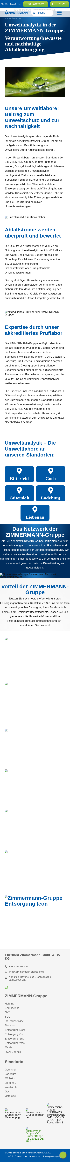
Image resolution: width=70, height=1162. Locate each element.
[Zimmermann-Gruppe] (16, 11)
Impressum (34, 1156)
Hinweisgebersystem (52, 1156)
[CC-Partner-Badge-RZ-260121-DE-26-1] (35, 1128)
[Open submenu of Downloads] (20, 4)
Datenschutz (21, 1156)
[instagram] (6, 987)
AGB (10, 1156)
